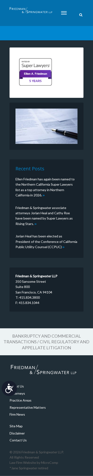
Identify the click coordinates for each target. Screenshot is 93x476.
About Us (17, 386)
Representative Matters (28, 407)
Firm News (17, 414)
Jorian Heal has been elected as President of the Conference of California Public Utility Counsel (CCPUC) (46, 241)
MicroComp (49, 462)
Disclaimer (17, 433)
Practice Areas (20, 400)
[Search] (81, 15)
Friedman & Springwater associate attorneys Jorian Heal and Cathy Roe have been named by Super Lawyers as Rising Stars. (44, 216)
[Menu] (64, 13)
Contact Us (18, 440)
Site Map (16, 426)
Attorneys (17, 393)
